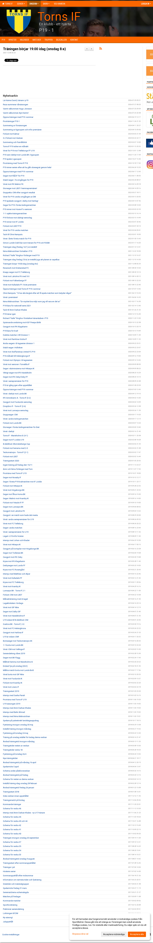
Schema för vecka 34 (12, 850)
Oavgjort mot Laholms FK (14, 511)
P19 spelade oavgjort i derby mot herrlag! (20, 201)
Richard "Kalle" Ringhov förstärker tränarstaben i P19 (25, 318)
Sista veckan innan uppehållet (16, 796)
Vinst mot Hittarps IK (12, 544)
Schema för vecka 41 (12, 829)
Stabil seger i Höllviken (13, 347)
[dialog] (109, 926)
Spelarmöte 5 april (11, 767)
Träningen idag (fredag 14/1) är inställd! (20, 247)
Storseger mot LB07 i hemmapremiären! (20, 188)
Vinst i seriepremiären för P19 (15, 381)
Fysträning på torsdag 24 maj (15, 733)
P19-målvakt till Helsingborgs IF (16, 356)
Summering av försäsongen (15, 125)
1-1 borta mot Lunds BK (13, 645)
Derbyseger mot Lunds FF (14, 565)
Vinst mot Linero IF (11, 687)
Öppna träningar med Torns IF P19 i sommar (21, 289)
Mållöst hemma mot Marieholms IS (18, 662)
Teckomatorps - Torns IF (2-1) (15, 452)
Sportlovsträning (10, 905)
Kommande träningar (12, 804)
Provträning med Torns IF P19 (15, 163)
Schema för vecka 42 (12, 825)
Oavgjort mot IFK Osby (12, 557)
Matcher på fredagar (12, 896)
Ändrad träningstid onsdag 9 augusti (19, 859)
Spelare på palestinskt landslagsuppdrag (21, 720)
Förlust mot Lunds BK (12, 423)
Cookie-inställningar (10, 934)
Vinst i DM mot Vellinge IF (14, 649)
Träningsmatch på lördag (14, 800)
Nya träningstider (10, 758)
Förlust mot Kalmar (11, 134)
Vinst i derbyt (8, 431)
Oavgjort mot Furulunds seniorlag (17, 402)
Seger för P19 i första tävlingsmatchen (19, 205)
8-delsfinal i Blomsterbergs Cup (16, 444)
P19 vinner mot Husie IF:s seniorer (17, 209)
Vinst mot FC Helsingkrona (14, 628)
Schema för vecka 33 (12, 855)
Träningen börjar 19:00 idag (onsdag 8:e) (34, 49)
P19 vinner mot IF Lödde (13, 222)
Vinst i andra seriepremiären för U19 (18, 519)
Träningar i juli (9, 867)
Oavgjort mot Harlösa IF (13, 632)
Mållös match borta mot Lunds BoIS (18, 670)
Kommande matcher (11, 901)
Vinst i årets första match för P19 (17, 239)
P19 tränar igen (9, 314)
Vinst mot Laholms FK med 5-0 (16, 276)
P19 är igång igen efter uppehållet (17, 385)
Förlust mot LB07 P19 (12, 226)
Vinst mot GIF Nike (11, 607)
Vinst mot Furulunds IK (12, 679)
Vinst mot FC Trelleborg (13, 523)
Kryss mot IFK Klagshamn (14, 561)
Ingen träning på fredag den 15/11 (17, 465)
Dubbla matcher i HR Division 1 (16, 335)
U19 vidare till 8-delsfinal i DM (15, 620)
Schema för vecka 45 (12, 817)
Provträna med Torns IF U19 (14, 473)
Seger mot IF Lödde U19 (13, 440)
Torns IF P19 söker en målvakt (15, 146)
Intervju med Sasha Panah (14, 695)
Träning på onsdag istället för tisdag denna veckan (25, 737)
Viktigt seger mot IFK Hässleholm (17, 373)
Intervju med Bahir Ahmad (14, 712)
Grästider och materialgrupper (16, 884)
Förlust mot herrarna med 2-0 (15, 448)
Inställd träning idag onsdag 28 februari (20, 783)
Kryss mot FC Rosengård (13, 570)
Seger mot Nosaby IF (12, 477)
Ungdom (33, 4)
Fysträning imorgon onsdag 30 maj (18, 725)
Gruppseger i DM (10, 415)
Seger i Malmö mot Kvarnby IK (16, 498)
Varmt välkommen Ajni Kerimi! (16, 113)
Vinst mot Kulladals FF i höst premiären (19, 285)
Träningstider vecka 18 (12, 750)
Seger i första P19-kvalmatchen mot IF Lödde (22, 482)
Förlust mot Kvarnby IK (12, 683)
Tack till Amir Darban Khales (15, 310)
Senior (20, 4)
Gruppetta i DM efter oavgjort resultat (19, 192)
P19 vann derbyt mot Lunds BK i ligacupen (21, 155)
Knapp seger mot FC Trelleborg (16, 272)
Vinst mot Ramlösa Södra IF (15, 339)
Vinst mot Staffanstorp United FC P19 (19, 352)
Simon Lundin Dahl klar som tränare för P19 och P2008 (26, 243)
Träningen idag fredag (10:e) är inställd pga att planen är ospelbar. (31, 259)
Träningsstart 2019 (11, 691)
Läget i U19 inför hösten (13, 536)
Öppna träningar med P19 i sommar (18, 117)
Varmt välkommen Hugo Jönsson (17, 109)
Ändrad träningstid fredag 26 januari (18, 787)
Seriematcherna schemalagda (16, 892)
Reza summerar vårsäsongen (15, 104)
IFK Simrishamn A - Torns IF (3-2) (17, 398)
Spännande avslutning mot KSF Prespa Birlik (22, 322)
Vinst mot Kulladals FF (12, 578)
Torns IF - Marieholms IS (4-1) (15, 435)
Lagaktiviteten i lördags (13, 603)
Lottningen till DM (10, 913)
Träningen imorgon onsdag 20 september (21, 838)
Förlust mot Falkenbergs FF (15, 280)
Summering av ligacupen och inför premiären (22, 130)
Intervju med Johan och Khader (16, 540)
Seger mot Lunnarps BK (13, 507)
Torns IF (8, 4)
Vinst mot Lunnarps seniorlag (15, 410)
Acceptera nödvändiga (114, 934)
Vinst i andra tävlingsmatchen (15, 419)
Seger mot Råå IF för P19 (13, 176)
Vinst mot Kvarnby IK (12, 586)
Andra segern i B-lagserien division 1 (18, 343)
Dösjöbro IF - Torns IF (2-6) (14, 406)
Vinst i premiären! (10, 297)
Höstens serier (9, 871)
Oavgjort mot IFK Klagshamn (15, 327)
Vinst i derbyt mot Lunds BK (15, 394)
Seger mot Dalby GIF (12, 611)
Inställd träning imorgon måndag (17, 729)
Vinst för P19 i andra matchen (15, 230)
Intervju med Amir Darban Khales (17, 708)
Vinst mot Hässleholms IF (14, 616)
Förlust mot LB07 (10, 456)
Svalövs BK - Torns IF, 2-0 (13, 624)
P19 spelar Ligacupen (12, 159)
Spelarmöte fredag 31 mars (15, 888)
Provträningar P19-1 (11, 121)
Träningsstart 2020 (11, 461)
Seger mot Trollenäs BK (13, 553)
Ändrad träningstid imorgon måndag (19, 741)
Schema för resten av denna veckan (18, 779)
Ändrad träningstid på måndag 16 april (19, 762)
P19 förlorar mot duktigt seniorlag (17, 218)
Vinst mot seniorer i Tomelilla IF (16, 364)
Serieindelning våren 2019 (14, 653)
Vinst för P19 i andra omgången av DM (19, 197)
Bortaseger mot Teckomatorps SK (17, 641)
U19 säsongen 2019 (11, 704)
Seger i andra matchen (12, 528)
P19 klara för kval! (10, 331)
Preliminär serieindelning (13, 909)
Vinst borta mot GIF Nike (13, 674)
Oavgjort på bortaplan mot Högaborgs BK (21, 549)
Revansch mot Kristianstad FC (16, 268)
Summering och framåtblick (15, 142)
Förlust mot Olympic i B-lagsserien (17, 360)
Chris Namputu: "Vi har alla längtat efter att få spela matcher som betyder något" (37, 293)
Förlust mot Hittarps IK (12, 486)
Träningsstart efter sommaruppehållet (19, 863)
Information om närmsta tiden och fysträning (22, 880)
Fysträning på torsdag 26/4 (14, 754)
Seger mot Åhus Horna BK (14, 494)
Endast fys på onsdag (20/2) (15, 666)
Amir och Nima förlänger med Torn (18, 469)
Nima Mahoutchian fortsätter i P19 (17, 251)
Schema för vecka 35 (12, 846)
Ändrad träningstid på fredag (15, 775)
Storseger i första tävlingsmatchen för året (21, 427)
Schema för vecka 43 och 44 (15, 821)
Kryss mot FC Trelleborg (13, 582)
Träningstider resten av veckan (16, 746)
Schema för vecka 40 (12, 834)
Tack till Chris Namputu (13, 234)
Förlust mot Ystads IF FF (13, 503)
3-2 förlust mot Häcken (13, 138)
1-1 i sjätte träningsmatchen (15, 213)
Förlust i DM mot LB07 (12, 595)
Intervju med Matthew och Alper (16, 574)
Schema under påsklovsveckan (16, 771)
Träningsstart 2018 (11, 792)
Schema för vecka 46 (12, 808)
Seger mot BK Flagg (11, 658)
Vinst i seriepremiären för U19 (15, 532)
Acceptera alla (137, 934)
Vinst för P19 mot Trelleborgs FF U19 (19, 151)
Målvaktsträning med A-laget (15, 599)
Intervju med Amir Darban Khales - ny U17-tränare (24, 813)
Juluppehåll (8, 922)
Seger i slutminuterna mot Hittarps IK (18, 368)
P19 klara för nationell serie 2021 (17, 306)
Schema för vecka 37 (12, 842)
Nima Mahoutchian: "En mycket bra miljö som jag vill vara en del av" (32, 301)
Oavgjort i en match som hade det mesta (20, 515)
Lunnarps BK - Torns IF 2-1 (14, 591)
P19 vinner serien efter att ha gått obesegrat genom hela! (27, 167)
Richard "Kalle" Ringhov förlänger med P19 (21, 255)
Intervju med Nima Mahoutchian (16, 716)
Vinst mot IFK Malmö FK (13, 184)
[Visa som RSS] (100, 49)
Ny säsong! (8, 917)
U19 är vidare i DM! (11, 637)
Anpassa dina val (80, 934)
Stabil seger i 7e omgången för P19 (18, 180)
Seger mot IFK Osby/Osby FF (15, 377)
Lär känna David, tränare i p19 (15, 100)
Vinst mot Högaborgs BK (14, 490)
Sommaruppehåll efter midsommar (18, 875)
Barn (45, 4)
